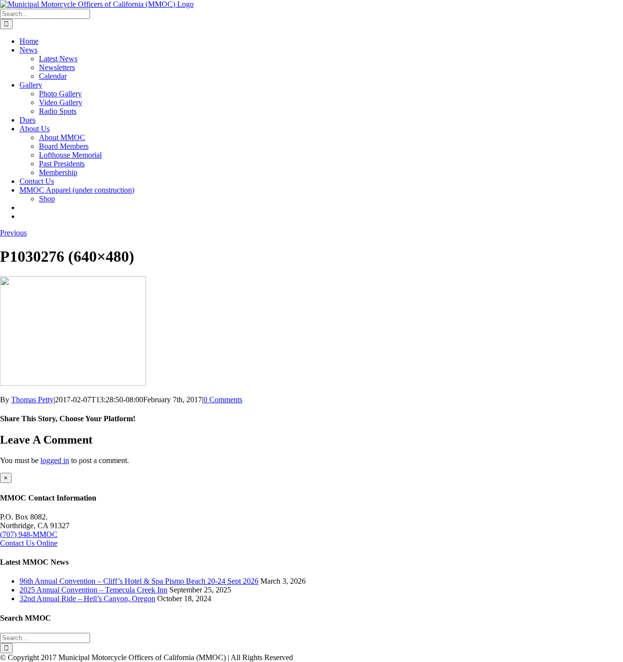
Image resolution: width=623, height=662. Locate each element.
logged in (54, 460)
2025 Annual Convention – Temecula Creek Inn (93, 590)
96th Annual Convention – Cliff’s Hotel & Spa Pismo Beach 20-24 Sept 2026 (138, 581)
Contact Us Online (28, 543)
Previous (13, 233)
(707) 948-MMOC (28, 534)
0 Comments (222, 399)
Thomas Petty (32, 399)
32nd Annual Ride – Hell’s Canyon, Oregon (87, 598)
